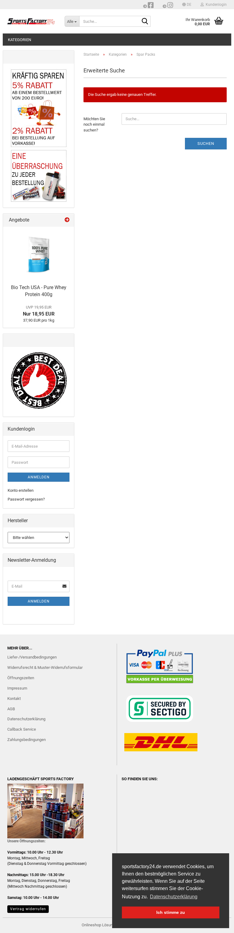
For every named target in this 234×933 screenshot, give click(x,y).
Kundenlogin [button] (215, 4)
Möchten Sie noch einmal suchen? (94, 124)
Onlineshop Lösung (98, 925)
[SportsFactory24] (31, 21)
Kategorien (19, 39)
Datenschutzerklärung (26, 719)
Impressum (17, 688)
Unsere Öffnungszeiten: (26, 841)
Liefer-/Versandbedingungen (32, 657)
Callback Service (21, 729)
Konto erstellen (21, 490)
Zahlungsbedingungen (26, 739)
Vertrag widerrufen (28, 909)
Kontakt (14, 698)
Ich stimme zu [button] (170, 912)
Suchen (205, 143)
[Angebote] (67, 220)
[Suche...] (145, 21)
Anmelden (39, 477)
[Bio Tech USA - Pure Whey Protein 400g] (39, 254)
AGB (11, 709)
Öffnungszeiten (20, 678)
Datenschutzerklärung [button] (173, 896)
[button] (187, 4)
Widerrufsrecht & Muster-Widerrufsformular (45, 667)
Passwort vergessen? (26, 499)
